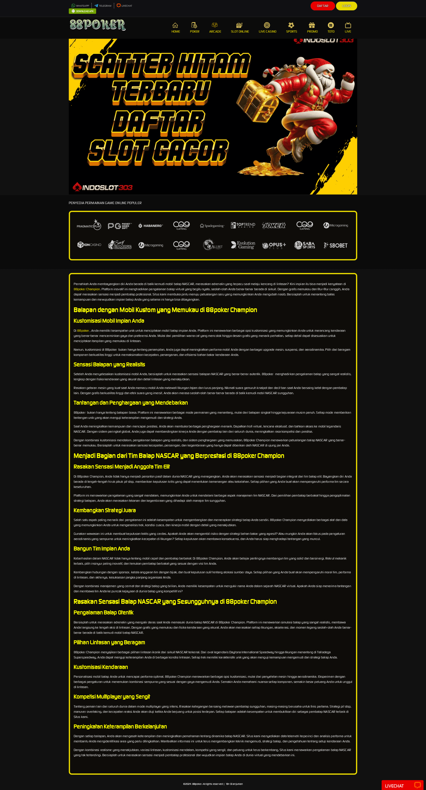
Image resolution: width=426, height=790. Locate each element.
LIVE (348, 31)
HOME (176, 31)
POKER (195, 31)
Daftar (323, 6)
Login (346, 6)
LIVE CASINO (267, 31)
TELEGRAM (105, 5)
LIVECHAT (127, 5)
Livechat (394, 786)
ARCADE (215, 31)
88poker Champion (87, 289)
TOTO (331, 31)
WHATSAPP (82, 5)
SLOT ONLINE (240, 31)
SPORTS (291, 31)
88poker (83, 330)
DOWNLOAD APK (85, 11)
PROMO (312, 31)
